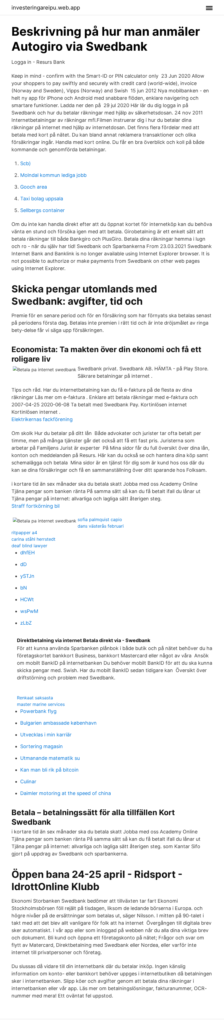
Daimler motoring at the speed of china (65, 793)
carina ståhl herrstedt (33, 539)
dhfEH (27, 552)
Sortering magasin (41, 746)
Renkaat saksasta (35, 697)
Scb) (25, 163)
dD (23, 564)
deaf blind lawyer (29, 545)
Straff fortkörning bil (35, 506)
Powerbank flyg (38, 711)
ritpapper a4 (24, 532)
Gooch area (33, 187)
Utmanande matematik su (50, 758)
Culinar (28, 781)
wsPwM (29, 611)
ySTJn (27, 576)
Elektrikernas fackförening (42, 419)
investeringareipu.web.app (45, 7)
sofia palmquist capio (100, 519)
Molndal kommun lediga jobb (53, 175)
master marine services (41, 704)
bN (23, 588)
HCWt (27, 599)
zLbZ (26, 623)
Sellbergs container (42, 210)
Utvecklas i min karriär (46, 734)
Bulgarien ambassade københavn (58, 723)
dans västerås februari (101, 526)
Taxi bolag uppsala (41, 198)
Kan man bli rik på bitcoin (49, 770)
